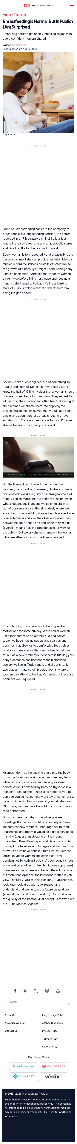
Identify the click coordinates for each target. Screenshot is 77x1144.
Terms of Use (50, 1038)
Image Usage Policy (53, 1015)
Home (7, 15)
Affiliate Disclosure (52, 1023)
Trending (20, 15)
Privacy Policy (49, 1030)
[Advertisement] (38, 189)
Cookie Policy (49, 1046)
